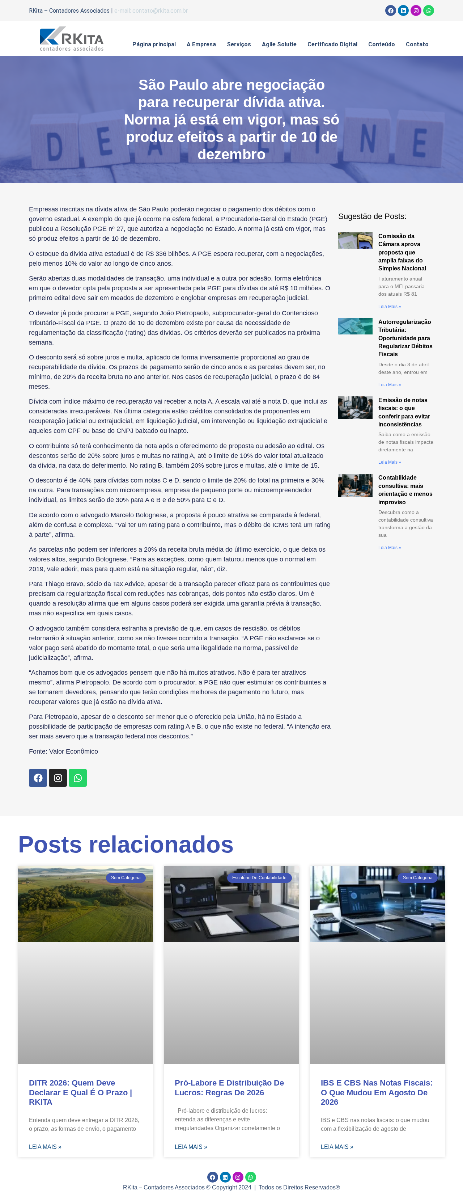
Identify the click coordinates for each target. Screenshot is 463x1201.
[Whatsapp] (428, 10)
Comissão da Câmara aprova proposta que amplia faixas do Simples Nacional (402, 252)
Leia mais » (389, 306)
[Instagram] (416, 10)
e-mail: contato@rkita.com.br (151, 10)
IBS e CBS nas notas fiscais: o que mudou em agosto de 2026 (377, 1092)
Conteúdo (381, 44)
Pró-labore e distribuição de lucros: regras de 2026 (229, 1087)
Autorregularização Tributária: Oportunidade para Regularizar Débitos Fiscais (405, 338)
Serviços (239, 44)
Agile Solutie (279, 44)
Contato (417, 44)
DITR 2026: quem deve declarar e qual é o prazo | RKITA (80, 1092)
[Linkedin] (403, 10)
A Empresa (201, 44)
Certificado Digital (332, 44)
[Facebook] (390, 10)
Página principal (154, 44)
